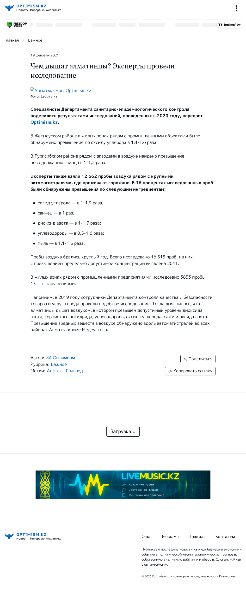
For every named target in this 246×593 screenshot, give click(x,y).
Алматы (55, 371)
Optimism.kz (44, 122)
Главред (74, 371)
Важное (35, 40)
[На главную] (32, 8)
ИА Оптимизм (60, 358)
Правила (197, 536)
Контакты (225, 536)
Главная (11, 40)
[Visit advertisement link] (123, 485)
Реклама (170, 536)
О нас (146, 536)
